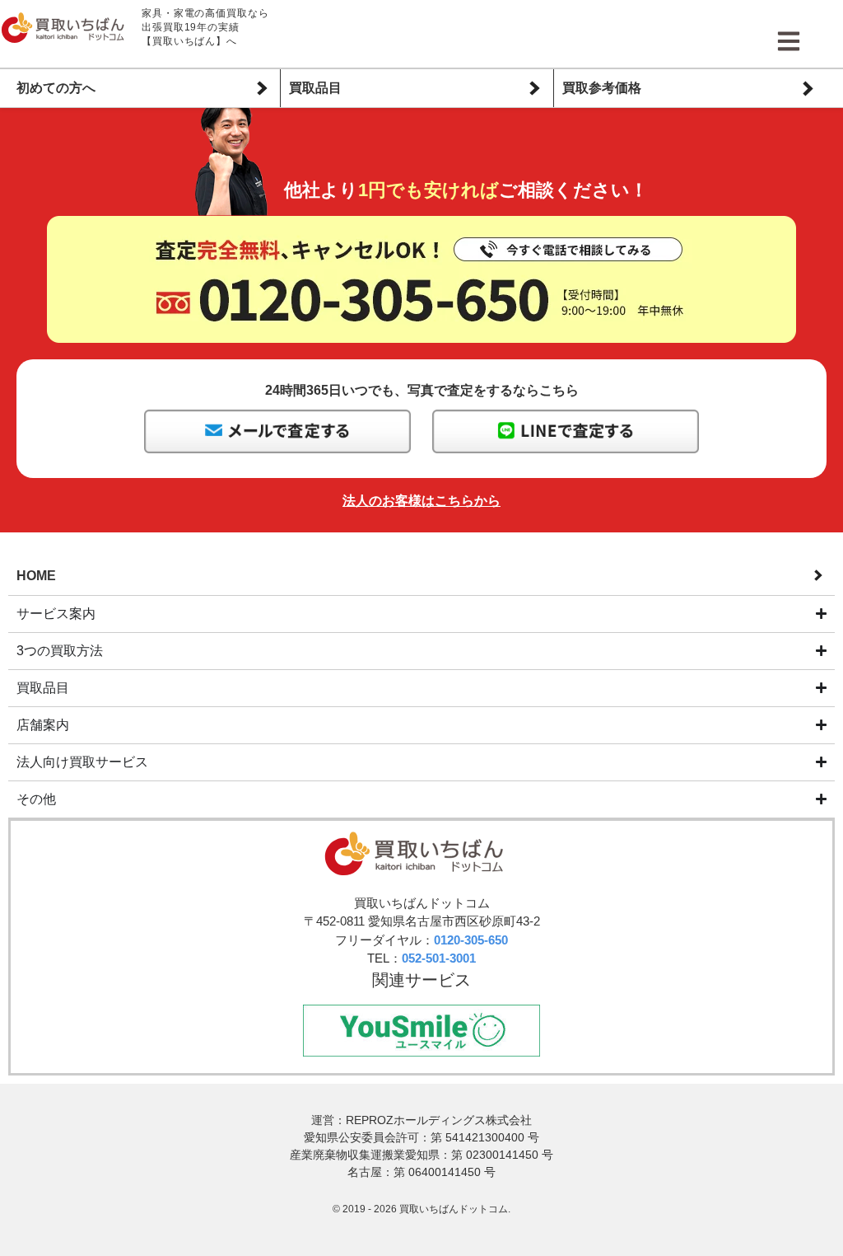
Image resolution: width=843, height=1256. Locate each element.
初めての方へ (55, 88)
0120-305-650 (471, 940)
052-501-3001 (439, 958)
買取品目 (315, 88)
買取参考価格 (601, 88)
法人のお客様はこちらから (421, 501)
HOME (36, 576)
